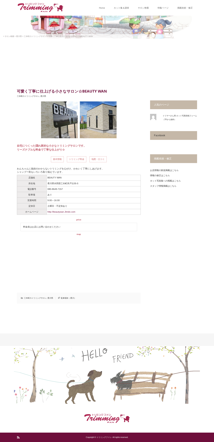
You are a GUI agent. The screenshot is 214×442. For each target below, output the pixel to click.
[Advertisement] (107, 62)
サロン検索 (143, 8)
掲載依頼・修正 (185, 8)
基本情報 (57, 159)
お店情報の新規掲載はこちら (164, 170)
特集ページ (163, 8)
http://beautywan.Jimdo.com (61, 212)
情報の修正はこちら (160, 175)
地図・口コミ (98, 159)
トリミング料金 (76, 159)
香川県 (43, 96)
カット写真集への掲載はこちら (165, 180)
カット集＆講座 (121, 8)
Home (102, 8)
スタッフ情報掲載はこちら (163, 186)
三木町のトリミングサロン (28, 96)
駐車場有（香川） (68, 298)
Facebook (159, 135)
